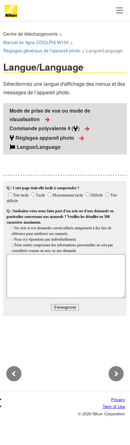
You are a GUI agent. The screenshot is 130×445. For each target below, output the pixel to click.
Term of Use (114, 406)
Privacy (118, 399)
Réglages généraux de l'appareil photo (41, 50)
